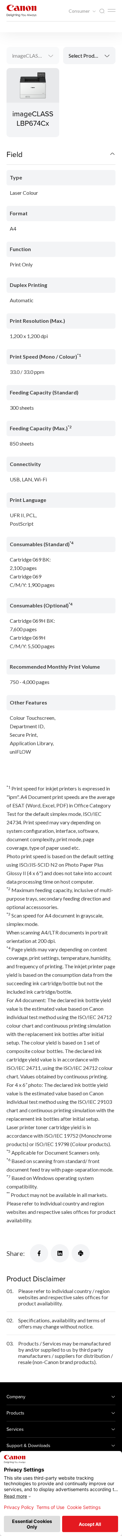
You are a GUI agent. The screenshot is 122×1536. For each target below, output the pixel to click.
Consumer (80, 11)
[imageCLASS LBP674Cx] (33, 102)
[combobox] (33, 55)
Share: (16, 1253)
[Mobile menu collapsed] (111, 10)
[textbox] (89, 55)
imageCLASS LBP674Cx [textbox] (35, 55)
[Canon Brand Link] (21, 11)
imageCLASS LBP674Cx (32, 118)
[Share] (39, 1253)
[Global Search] (101, 11)
